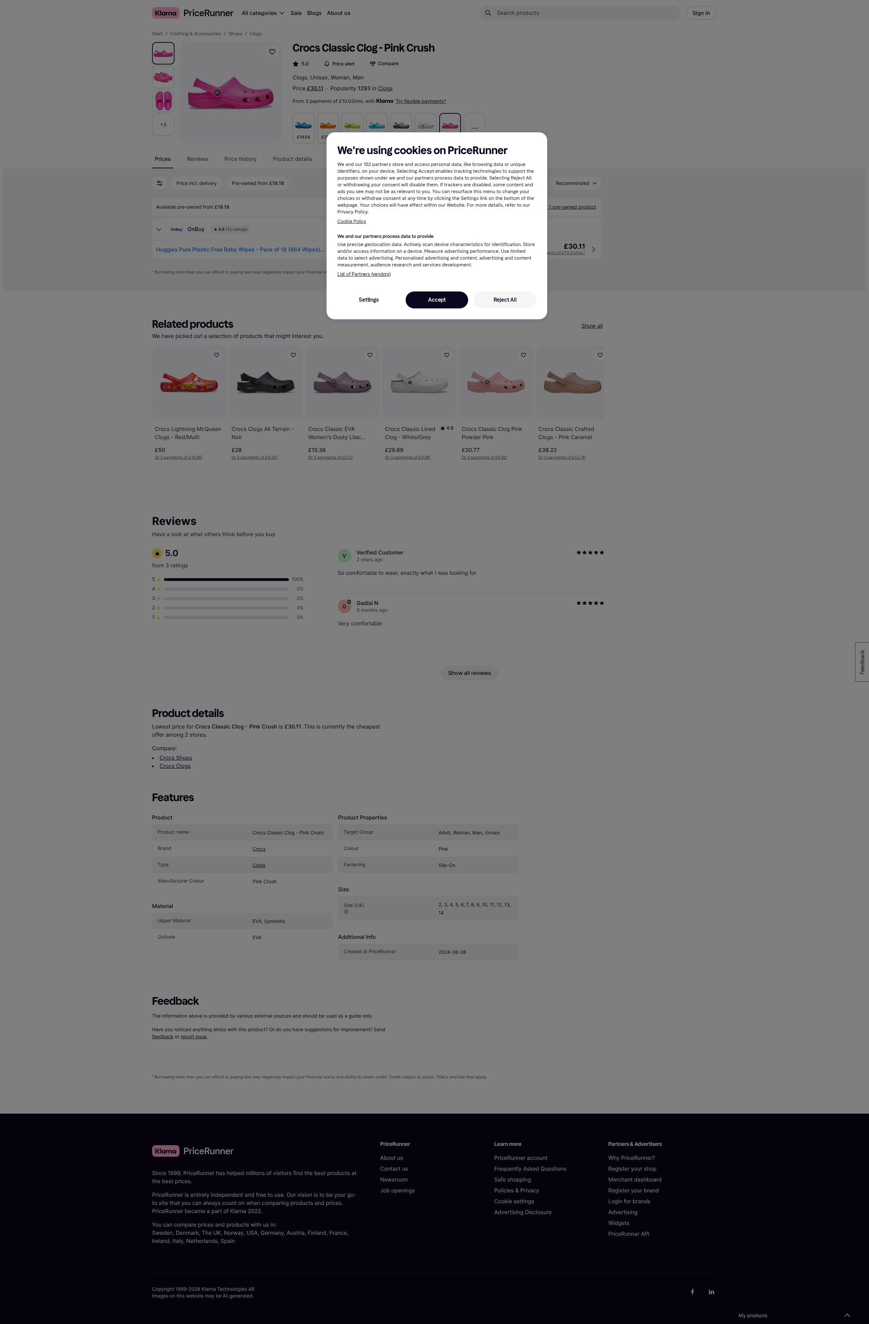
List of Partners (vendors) (364, 274)
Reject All (505, 300)
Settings (368, 300)
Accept (437, 300)
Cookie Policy (351, 221)
